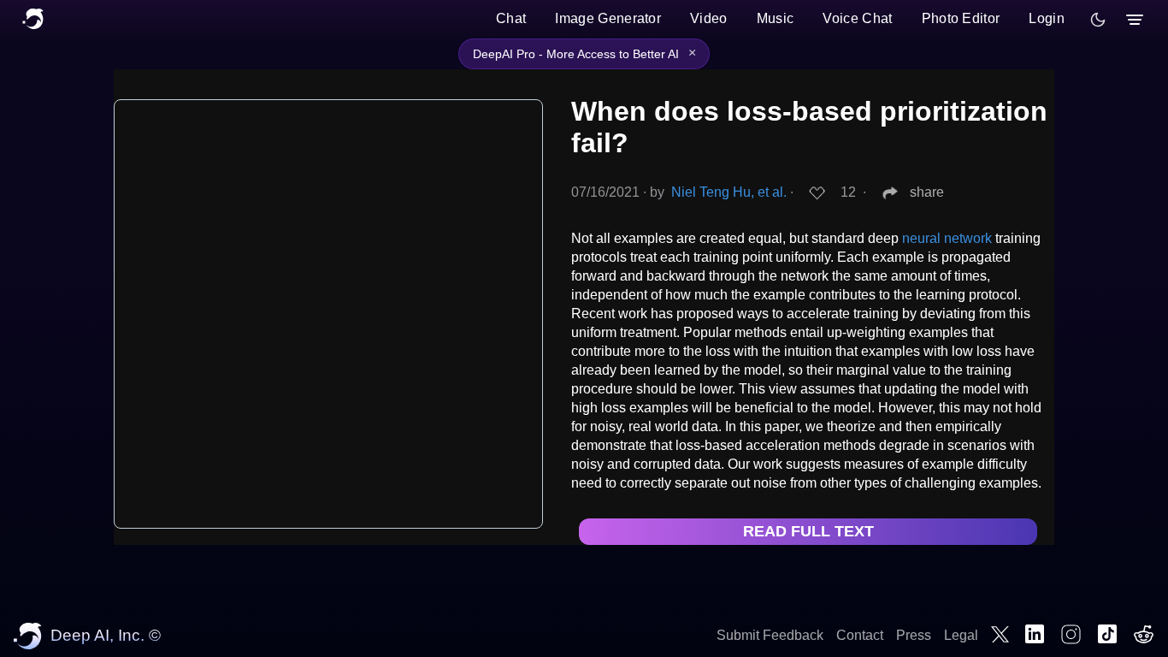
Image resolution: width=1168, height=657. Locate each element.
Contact (859, 635)
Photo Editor (961, 18)
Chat (511, 18)
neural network (947, 238)
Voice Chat (857, 18)
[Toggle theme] (1098, 19)
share (927, 192)
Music (775, 18)
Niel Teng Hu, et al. (729, 192)
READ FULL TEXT (808, 531)
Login (1047, 18)
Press (913, 635)
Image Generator (608, 18)
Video (709, 18)
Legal (961, 635)
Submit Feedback (770, 635)
